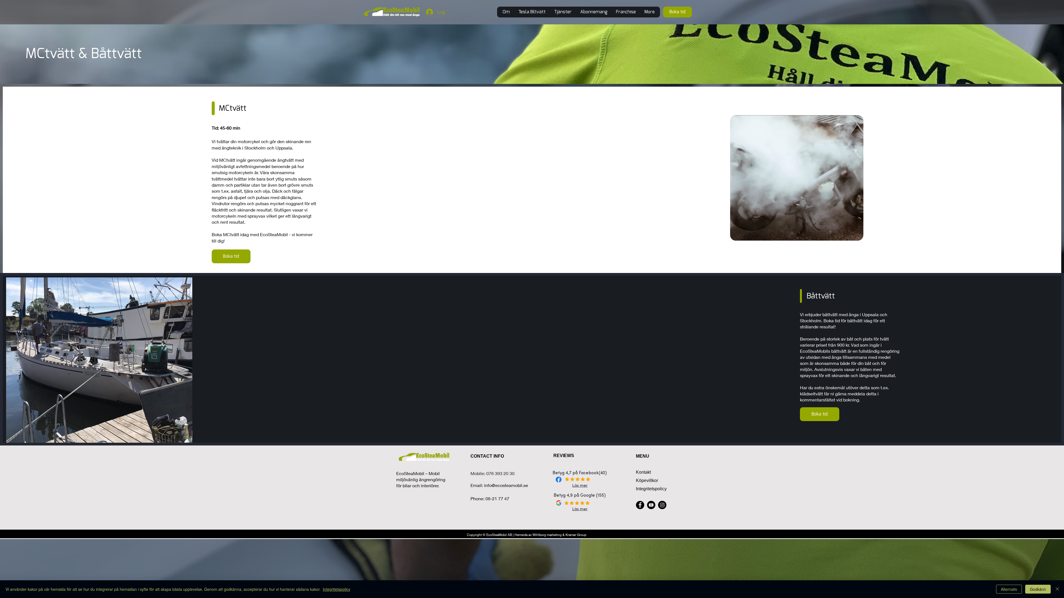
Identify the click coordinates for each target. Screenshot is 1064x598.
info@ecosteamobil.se (506, 485)
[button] (563, 12)
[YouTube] (651, 505)
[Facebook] (640, 505)
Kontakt (643, 472)
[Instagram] (662, 505)
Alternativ (1009, 589)
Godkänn (1038, 589)
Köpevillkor (647, 480)
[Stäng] (1057, 589)
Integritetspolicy (651, 488)
